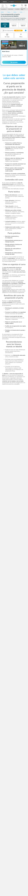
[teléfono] (6, 6)
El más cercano (23, 25)
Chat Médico (17, 9)
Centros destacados (5, 24)
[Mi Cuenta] (2, 6)
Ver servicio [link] (14, 62)
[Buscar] (22, 6)
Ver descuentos (13, 30)
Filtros (20, 36)
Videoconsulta (10, 9)
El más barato (14, 25)
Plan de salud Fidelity (23, 9)
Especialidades (3, 9)
